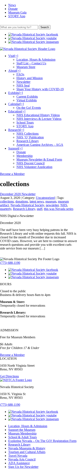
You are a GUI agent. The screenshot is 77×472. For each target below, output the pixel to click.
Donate (13, 8)
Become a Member (12, 174)
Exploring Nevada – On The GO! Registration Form (42, 441)
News (12, 5)
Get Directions (9, 376)
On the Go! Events (28, 107)
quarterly (5, 209)
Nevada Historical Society (27, 205)
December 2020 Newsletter (18, 194)
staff (39, 209)
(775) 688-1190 (10, 262)
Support (15, 148)
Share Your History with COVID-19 (40, 89)
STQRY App (16, 16)
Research (16, 130)
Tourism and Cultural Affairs (26, 452)
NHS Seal (23, 85)
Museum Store (25, 67)
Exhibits (15, 93)
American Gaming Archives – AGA (39, 144)
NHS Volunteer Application (34, 167)
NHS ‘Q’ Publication (30, 137)
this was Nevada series (58, 209)
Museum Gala (17, 12)
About (14, 70)
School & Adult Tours (22, 437)
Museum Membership (22, 433)
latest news (37, 201)
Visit (13, 56)
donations (21, 201)
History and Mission (29, 78)
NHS (63, 205)
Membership (24, 156)
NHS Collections (27, 133)
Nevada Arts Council (22, 459)
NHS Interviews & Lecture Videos (38, 119)
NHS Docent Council (30, 163)
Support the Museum (21, 429)
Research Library (27, 141)
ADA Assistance (19, 463)
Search (44, 27)
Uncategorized (45, 197)
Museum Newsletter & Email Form (39, 159)
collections (7, 201)
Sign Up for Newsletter (23, 467)
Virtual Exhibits (26, 100)
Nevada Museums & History (26, 448)
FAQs (20, 74)
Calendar (16, 104)
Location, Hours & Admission (35, 59)
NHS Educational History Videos (38, 115)
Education (16, 111)
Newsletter (23, 81)
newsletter (52, 205)
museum (50, 201)
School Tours (25, 122)
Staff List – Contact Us (31, 63)
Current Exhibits (27, 96)
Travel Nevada (17, 455)
